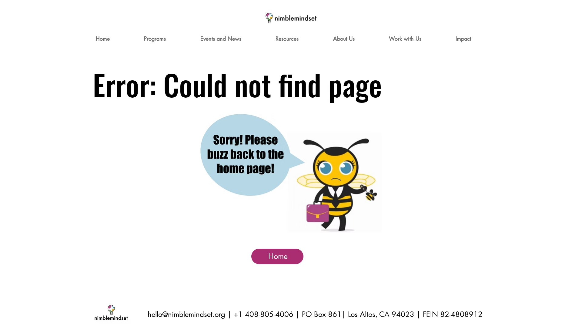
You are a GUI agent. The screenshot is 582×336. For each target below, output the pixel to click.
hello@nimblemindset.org (186, 314)
